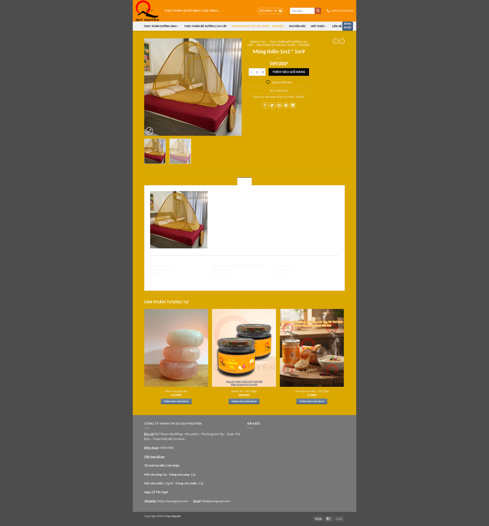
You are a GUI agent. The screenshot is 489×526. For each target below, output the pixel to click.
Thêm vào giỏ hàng (288, 72)
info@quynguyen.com (216, 501)
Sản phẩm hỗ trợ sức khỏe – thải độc (258, 26)
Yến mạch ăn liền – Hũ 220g (312, 391)
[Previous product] (342, 41)
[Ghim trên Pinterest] (286, 105)
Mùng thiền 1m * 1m (162, 265)
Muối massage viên (176, 391)
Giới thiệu (318, 26)
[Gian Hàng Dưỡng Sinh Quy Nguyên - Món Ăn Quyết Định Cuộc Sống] (147, 10)
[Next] (235, 87)
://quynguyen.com (176, 501)
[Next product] (335, 41)
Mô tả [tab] (244, 181)
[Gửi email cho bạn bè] (279, 105)
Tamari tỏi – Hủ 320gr (244, 391)
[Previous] (150, 87)
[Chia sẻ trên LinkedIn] (293, 105)
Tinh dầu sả (281, 265)
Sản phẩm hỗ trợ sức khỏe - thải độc (283, 45)
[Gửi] (318, 11)
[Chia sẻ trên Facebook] (265, 105)
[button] (270, 11)
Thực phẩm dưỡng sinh (160, 26)
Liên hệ (337, 26)
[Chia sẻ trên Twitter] (272, 105)
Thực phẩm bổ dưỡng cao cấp (205, 26)
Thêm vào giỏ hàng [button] (176, 401)
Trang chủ (258, 41)
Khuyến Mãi (297, 26)
